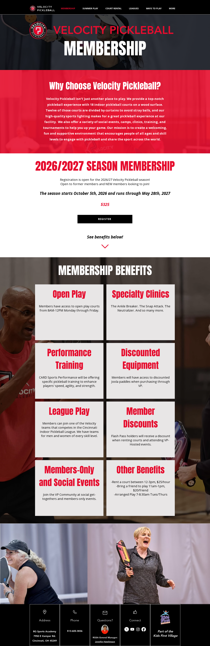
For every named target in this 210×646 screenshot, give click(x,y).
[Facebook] (143, 629)
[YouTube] (132, 629)
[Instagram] (138, 629)
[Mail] (105, 613)
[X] (126, 629)
